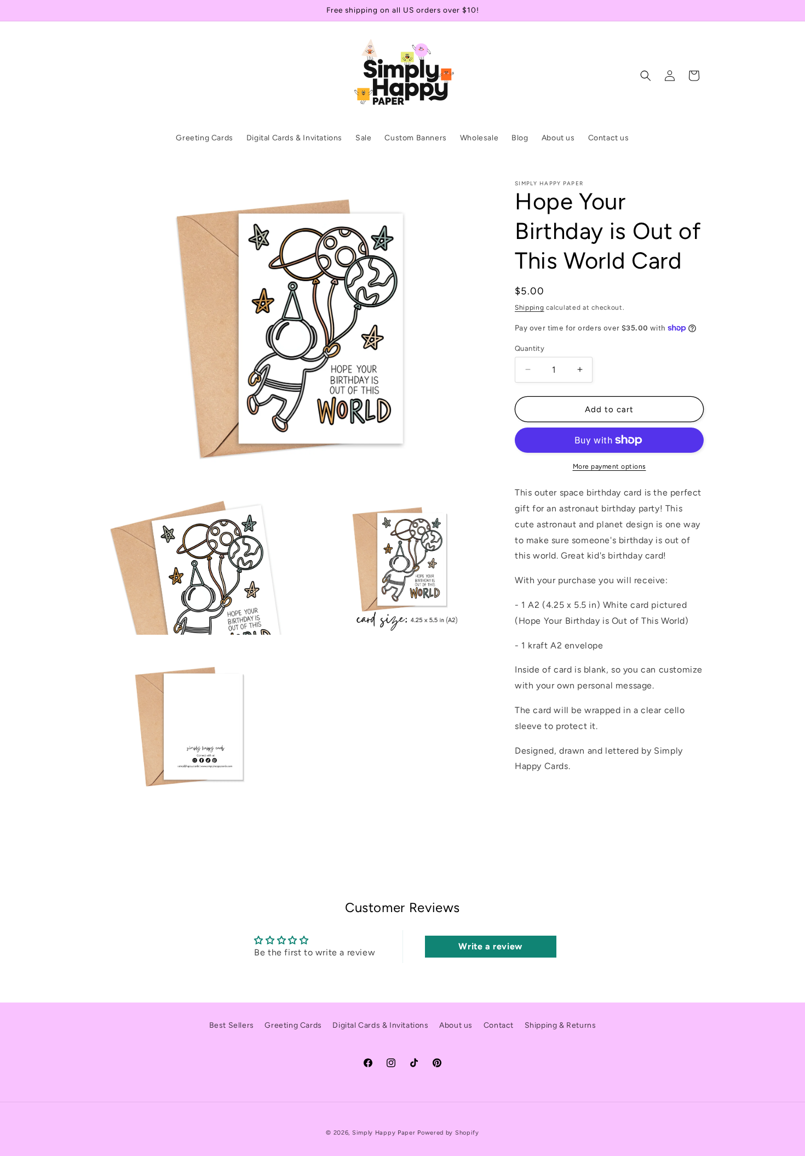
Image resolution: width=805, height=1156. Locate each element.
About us (456, 1025)
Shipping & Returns (560, 1025)
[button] (646, 76)
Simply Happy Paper (384, 1132)
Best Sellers (231, 1025)
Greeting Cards (292, 1025)
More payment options (609, 466)
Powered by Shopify (448, 1132)
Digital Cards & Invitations (380, 1025)
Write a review (490, 946)
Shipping (529, 307)
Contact (499, 1025)
